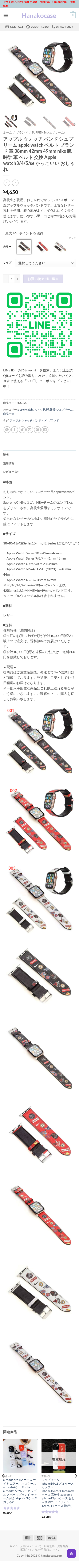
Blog (13, 1546)
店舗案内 (62, 1546)
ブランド (22, 132)
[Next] (69, 75)
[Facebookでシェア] (14, 429)
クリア (72, 237)
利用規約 (49, 1546)
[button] (5, 15)
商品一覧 (8, 413)
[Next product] (7, 183)
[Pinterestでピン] (37, 429)
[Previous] (10, 75)
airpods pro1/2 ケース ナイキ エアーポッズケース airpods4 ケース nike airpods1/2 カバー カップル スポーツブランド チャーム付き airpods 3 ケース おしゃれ (20, 1491)
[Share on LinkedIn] (45, 429)
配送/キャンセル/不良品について (40, 1549)
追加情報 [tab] (8, 463)
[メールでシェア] (29, 429)
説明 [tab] (6, 454)
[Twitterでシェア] (22, 429)
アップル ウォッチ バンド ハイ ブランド (34, 420)
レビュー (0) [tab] (11, 471)
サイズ (7, 262)
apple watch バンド (30, 409)
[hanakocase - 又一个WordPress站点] (40, 15)
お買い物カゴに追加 (43, 279)
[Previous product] (15, 183)
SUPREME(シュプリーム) (48, 132)
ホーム (7, 132)
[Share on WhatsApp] (7, 429)
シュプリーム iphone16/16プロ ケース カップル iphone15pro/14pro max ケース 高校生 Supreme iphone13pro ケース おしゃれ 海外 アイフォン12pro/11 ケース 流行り (58, 1492)
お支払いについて (31, 1546)
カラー (7, 246)
